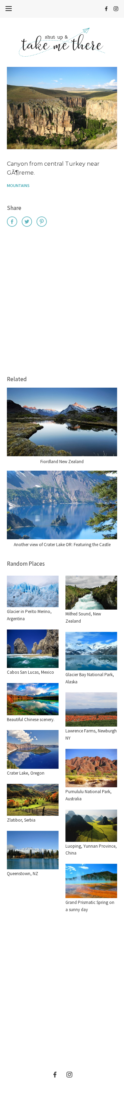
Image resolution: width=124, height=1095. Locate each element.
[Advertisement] (62, 302)
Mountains (18, 185)
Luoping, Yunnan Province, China (91, 849)
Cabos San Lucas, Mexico (30, 672)
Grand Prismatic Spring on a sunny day (89, 905)
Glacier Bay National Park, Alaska (89, 678)
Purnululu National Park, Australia (88, 795)
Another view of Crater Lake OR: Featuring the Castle (62, 545)
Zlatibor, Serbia (21, 820)
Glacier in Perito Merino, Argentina (29, 615)
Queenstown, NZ (22, 873)
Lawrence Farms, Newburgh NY (91, 734)
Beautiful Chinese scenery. (30, 719)
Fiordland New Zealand (62, 461)
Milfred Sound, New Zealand (83, 617)
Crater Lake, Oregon (25, 773)
